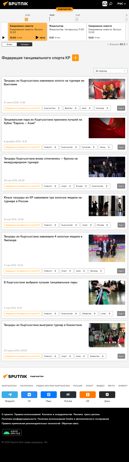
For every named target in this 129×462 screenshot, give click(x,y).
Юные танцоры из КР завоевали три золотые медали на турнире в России (43, 199)
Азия (84, 108)
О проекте (7, 414)
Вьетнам (68, 108)
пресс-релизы (92, 414)
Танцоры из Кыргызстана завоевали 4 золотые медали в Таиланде (43, 238)
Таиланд (94, 271)
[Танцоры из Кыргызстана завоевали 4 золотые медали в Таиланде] (107, 248)
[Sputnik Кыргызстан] (16, 6)
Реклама (78, 414)
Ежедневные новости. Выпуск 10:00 (26, 31)
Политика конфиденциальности (19, 418)
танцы (102, 147)
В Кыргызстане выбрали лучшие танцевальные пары (40, 282)
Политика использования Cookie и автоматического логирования (73, 418)
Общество (86, 313)
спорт (64, 186)
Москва (100, 225)
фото (111, 385)
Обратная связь (70, 423)
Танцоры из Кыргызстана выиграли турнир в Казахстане (43, 325)
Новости (48, 147)
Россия (77, 385)
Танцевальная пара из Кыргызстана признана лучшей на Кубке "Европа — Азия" (43, 121)
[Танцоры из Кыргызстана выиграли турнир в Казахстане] (107, 335)
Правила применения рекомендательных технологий (31, 423)
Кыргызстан (49, 108)
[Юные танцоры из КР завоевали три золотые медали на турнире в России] (107, 206)
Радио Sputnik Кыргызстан (53, 385)
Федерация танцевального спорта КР (36, 57)
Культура (100, 108)
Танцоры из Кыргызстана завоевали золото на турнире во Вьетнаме (44, 82)
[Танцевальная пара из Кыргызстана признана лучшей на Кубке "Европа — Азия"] (107, 128)
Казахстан (94, 356)
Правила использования (27, 414)
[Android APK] (12, 433)
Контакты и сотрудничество (57, 414)
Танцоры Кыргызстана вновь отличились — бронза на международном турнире (41, 160)
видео (101, 385)
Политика (26, 385)
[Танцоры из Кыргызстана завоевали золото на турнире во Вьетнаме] (107, 89)
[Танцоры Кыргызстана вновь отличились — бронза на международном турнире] (107, 167)
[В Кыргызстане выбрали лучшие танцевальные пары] (107, 292)
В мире (79, 186)
